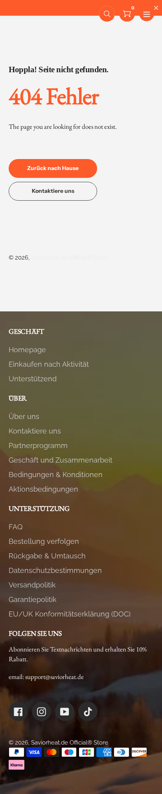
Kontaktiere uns (35, 431)
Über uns (24, 416)
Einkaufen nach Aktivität (49, 364)
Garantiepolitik (33, 599)
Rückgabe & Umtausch (47, 556)
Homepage (27, 350)
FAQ (15, 527)
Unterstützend (33, 379)
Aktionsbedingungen (43, 489)
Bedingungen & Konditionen (56, 474)
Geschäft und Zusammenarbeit (60, 460)
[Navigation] (146, 13)
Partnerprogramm (38, 445)
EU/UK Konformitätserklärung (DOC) (70, 614)
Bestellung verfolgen (44, 541)
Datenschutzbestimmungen (55, 570)
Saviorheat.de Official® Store (69, 257)
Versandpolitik (32, 585)
